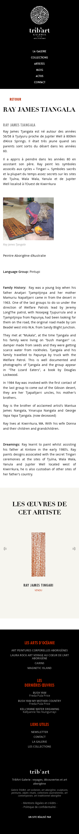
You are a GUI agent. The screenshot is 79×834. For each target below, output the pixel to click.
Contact (39, 82)
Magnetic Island (39, 668)
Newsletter (39, 732)
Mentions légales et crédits (39, 803)
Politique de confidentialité (39, 807)
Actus (39, 76)
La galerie (39, 742)
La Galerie (39, 51)
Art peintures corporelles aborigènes (39, 650)
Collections (39, 57)
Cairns (39, 663)
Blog (39, 69)
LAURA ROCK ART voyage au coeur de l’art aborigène (39, 656)
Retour (15, 99)
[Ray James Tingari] (38, 575)
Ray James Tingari (38, 585)
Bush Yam (39, 694)
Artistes (39, 63)
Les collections (39, 746)
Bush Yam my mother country (39, 702)
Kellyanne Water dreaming (39, 710)
